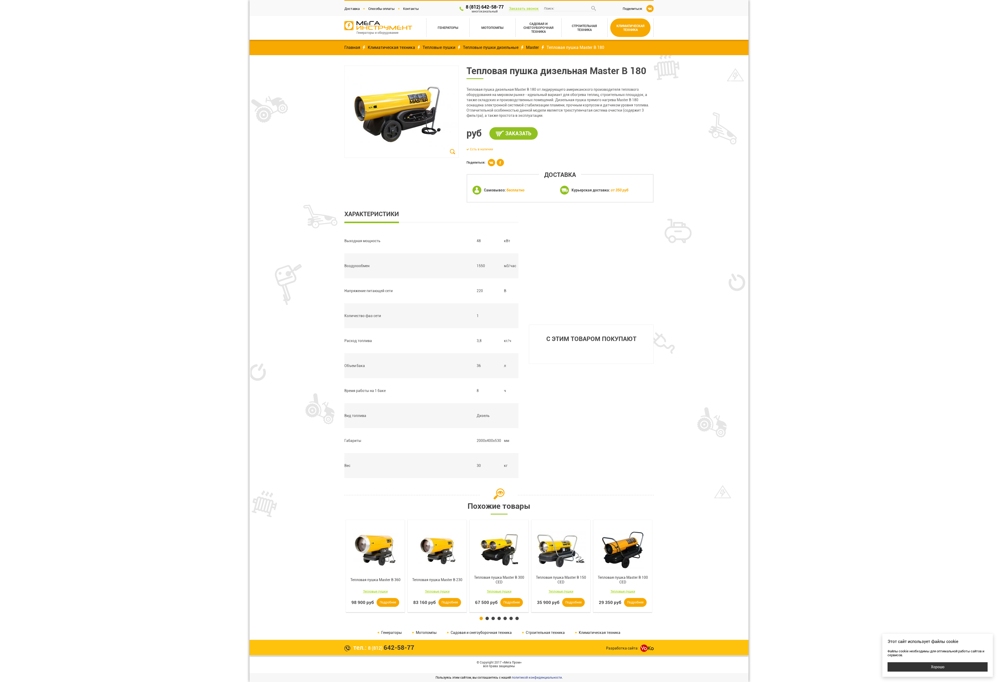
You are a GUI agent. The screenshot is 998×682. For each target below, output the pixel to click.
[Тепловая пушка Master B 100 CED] (622, 550)
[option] (375, 566)
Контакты (411, 9)
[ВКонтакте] (650, 8)
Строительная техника (545, 632)
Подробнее (388, 602)
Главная (352, 47)
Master (532, 47)
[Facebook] (500, 162)
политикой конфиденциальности (537, 677)
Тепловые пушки (439, 47)
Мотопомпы (426, 632)
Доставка (352, 9)
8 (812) (391, 648)
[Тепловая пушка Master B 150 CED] (560, 550)
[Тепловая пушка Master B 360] (375, 550)
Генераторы (391, 632)
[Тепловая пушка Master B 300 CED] (499, 550)
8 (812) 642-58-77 (485, 8)
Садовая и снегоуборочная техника (481, 632)
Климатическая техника (391, 47)
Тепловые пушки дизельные (490, 47)
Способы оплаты (381, 9)
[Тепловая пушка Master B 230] (437, 550)
